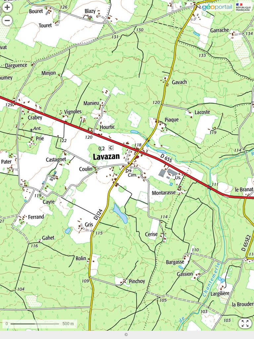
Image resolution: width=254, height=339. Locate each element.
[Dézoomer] (7, 20)
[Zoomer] (7, 7)
